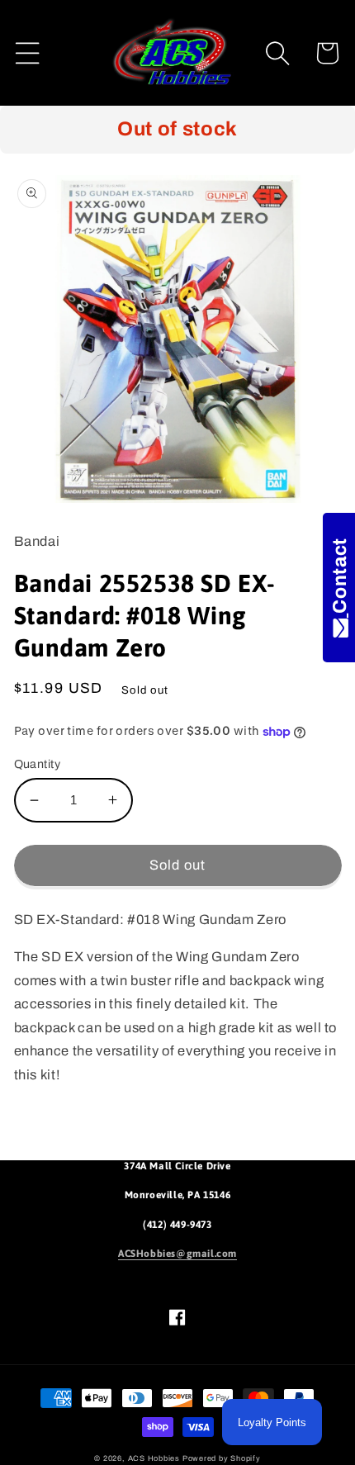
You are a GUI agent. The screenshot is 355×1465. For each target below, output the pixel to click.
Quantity (37, 763)
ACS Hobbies (154, 1458)
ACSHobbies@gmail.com (177, 1253)
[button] (27, 53)
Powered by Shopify (221, 1458)
